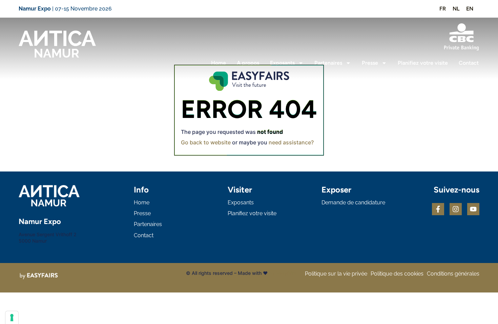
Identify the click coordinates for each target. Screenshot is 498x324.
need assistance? (291, 142)
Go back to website (206, 142)
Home (218, 63)
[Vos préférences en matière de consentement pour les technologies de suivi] (11, 317)
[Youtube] (473, 209)
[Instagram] (456, 209)
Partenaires (328, 63)
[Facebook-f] (438, 209)
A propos (248, 63)
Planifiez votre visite (423, 63)
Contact (469, 63)
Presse (370, 63)
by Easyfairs (283, 273)
